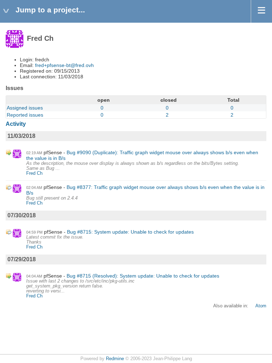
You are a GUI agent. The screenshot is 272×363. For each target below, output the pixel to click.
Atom (260, 305)
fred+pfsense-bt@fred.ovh (64, 65)
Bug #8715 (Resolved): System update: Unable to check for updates (143, 276)
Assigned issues (25, 108)
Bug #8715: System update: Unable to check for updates (130, 232)
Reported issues (25, 115)
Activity (16, 124)
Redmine (115, 358)
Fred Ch (34, 173)
